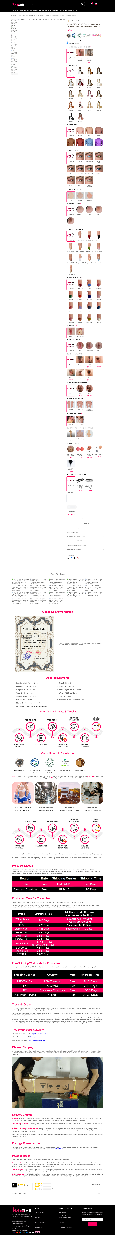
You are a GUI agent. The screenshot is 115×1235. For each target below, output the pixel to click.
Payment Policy (62, 1225)
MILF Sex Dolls (38, 1227)
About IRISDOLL (63, 1212)
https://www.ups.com (37, 1037)
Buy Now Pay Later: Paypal (65, 1227)
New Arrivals (38, 1215)
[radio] (85, 41)
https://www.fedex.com (39, 1034)
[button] (14, 19)
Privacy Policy (62, 1222)
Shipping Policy (62, 1215)
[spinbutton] (71, 507)
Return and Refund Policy (65, 1217)
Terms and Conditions (64, 1220)
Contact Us (61, 1230)
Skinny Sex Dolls (17, 15)
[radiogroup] (21, 1184)
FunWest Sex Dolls (39, 1230)
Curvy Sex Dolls (25, 15)
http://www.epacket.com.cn (36, 1040)
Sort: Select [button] (98, 1194)
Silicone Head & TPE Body (34, 15)
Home (12, 15)
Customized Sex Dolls (40, 1222)
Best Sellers (38, 1217)
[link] (12, 15)
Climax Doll (75, 21)
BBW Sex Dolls (38, 1225)
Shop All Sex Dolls (39, 1212)
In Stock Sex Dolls (39, 1220)
